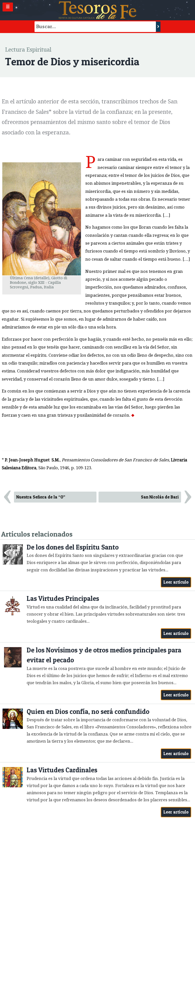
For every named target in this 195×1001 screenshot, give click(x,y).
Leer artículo (176, 582)
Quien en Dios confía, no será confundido (88, 711)
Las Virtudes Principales (63, 598)
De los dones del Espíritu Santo (73, 547)
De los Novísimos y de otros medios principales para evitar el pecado (104, 655)
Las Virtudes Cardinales (62, 770)
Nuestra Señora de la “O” (40, 496)
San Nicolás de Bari (160, 496)
